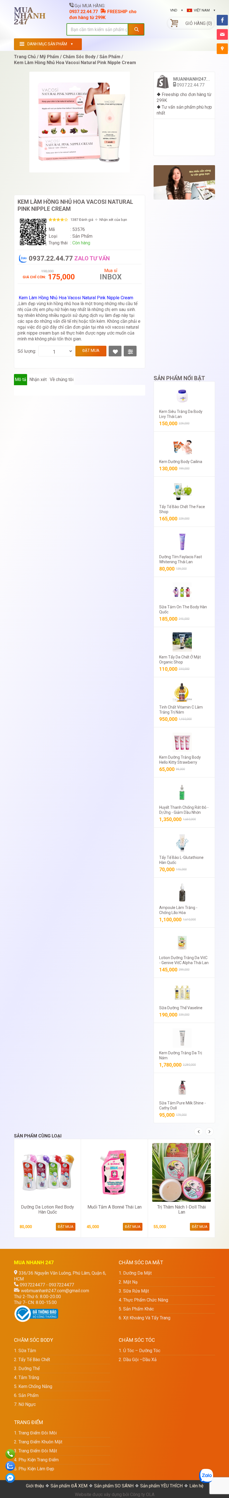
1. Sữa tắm (25, 1350)
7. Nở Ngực (25, 1404)
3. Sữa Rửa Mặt (134, 1291)
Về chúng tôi (61, 379)
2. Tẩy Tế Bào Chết (32, 1359)
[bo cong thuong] (36, 1308)
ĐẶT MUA (90, 350)
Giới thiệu (35, 1485)
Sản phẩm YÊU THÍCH (161, 1485)
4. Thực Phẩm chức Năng (143, 1300)
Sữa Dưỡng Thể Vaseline (180, 1008)
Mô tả (20, 379)
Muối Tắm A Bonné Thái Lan (114, 1207)
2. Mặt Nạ (128, 1282)
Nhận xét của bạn (113, 220)
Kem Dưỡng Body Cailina (180, 461)
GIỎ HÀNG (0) (198, 23)
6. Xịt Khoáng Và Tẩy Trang (144, 1318)
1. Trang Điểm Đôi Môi (35, 1433)
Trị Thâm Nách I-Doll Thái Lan (181, 1209)
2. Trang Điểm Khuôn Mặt (38, 1442)
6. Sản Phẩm (26, 1395)
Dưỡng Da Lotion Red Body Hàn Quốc (47, 1209)
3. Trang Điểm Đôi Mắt (35, 1450)
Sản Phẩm (109, 56)
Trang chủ (25, 56)
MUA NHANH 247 (30, 17)
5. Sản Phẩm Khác (136, 1309)
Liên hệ (196, 1485)
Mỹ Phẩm (49, 56)
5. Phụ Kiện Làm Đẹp (34, 1468)
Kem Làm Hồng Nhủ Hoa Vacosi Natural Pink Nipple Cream (75, 62)
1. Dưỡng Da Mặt (135, 1273)
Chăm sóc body (79, 56)
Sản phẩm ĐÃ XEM (69, 1485)
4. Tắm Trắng (26, 1377)
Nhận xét (38, 379)
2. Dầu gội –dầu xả (138, 1359)
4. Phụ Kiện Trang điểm (36, 1459)
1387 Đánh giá (81, 220)
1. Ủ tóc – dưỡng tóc (139, 1350)
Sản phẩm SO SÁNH (113, 1485)
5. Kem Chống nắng (33, 1386)
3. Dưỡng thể (27, 1368)
